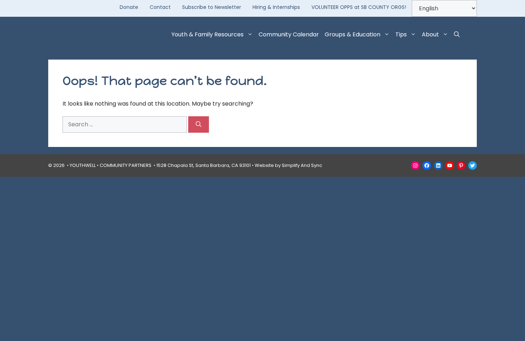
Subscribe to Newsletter (211, 7)
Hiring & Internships (276, 7)
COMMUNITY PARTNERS (125, 165)
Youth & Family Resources (207, 34)
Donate (129, 7)
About (430, 34)
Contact (160, 7)
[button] (456, 34)
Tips (401, 34)
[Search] (198, 124)
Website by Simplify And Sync (288, 165)
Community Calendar (289, 34)
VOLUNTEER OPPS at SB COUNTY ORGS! (358, 7)
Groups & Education (352, 34)
